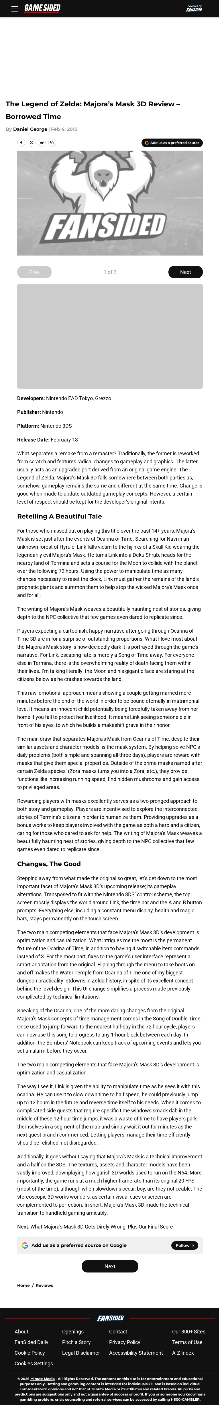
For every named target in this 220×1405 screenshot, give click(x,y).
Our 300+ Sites (188, 1332)
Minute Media (42, 1379)
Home (23, 1285)
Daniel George (30, 129)
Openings (73, 1332)
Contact (118, 1332)
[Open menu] (14, 8)
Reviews (44, 1285)
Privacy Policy (124, 1342)
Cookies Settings (34, 1363)
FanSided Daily (31, 1342)
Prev (34, 272)
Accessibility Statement (136, 1353)
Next (185, 272)
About (21, 1332)
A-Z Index (183, 1353)
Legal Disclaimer (81, 1353)
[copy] (52, 143)
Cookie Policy (30, 1353)
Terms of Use (187, 1342)
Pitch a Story (76, 1342)
